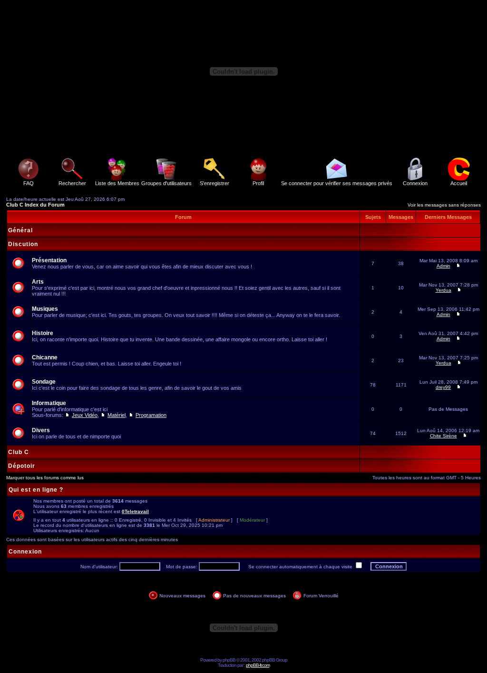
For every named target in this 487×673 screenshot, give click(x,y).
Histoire (42, 333)
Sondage (44, 381)
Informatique (49, 403)
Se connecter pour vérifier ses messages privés (336, 183)
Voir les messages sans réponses (444, 205)
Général (20, 230)
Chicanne (45, 357)
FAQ (28, 183)
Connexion (415, 183)
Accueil (458, 183)
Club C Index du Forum (35, 205)
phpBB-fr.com (258, 665)
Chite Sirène (443, 435)
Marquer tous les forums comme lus (45, 477)
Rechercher (72, 183)
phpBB (229, 660)
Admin (443, 265)
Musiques (45, 309)
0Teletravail (135, 511)
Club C (18, 452)
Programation (151, 415)
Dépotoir (21, 466)
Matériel (116, 415)
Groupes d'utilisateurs (166, 183)
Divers (41, 430)
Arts (38, 281)
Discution (23, 244)
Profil (258, 183)
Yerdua (443, 290)
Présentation (49, 260)
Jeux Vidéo (84, 415)
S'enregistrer (214, 183)
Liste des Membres (117, 183)
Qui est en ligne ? (36, 489)
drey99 (443, 387)
